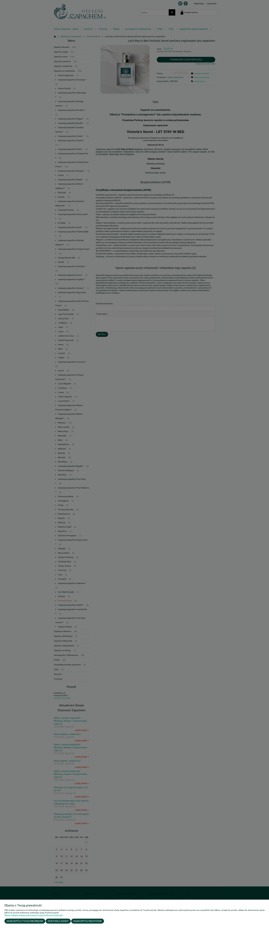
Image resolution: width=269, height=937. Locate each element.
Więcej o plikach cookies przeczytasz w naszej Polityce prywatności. (33, 915)
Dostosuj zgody (58, 921)
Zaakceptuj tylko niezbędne (25, 921)
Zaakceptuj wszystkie (87, 921)
